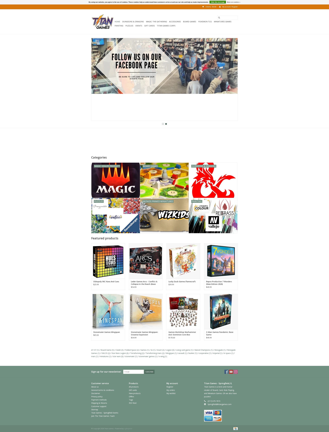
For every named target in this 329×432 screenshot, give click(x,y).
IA (153, 350)
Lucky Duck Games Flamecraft (182, 281)
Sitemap (94, 409)
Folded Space (132, 350)
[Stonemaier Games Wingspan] (108, 311)
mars (94, 356)
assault (182, 353)
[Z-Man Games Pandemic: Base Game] (221, 311)
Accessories (175, 21)
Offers (131, 396)
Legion (170, 350)
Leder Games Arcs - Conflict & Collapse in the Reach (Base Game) (144, 282)
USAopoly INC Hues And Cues (106, 281)
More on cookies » (233, 2)
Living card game (184, 350)
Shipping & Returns (99, 403)
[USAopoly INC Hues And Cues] (108, 261)
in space (228, 353)
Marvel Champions (204, 350)
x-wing (163, 356)
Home (117, 21)
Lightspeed (128, 428)
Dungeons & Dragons (133, 21)
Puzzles (129, 25)
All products (134, 387)
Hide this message (218, 2)
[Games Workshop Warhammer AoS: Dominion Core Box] (183, 311)
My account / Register (230, 7)
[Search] (219, 18)
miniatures (105, 356)
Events (138, 25)
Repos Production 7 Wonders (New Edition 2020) (219, 282)
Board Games (189, 21)
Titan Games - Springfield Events (104, 413)
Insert (160, 350)
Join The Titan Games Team (103, 416)
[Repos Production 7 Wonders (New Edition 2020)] (221, 261)
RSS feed (132, 403)
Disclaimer (95, 393)
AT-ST (95, 350)
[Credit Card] (235, 428)
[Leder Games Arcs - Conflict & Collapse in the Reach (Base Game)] (146, 261)
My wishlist (171, 393)
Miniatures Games (222, 21)
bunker (193, 353)
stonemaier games (148, 356)
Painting (119, 25)
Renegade (220, 350)
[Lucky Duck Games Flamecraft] (183, 261)
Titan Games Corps (166, 25)
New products (135, 393)
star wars (118, 356)
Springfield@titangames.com (219, 404)
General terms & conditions (102, 390)
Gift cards (149, 25)
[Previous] (96, 80)
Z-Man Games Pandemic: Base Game (219, 333)
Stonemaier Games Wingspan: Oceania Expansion (144, 333)
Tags (131, 400)
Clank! (119, 350)
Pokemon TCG (205, 21)
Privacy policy (96, 396)
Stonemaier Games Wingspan (106, 332)
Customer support (98, 406)
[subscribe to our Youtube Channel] (164, 79)
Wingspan (171, 353)
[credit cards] (221, 415)
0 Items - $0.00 (211, 7)
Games (145, 350)
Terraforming (137, 353)
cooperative (205, 353)
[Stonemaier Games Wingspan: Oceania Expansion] (146, 311)
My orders (170, 390)
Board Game (107, 350)
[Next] (232, 80)
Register (169, 387)
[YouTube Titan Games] (231, 372)
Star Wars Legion (120, 353)
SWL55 (106, 353)
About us (95, 387)
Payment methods (99, 400)
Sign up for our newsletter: (106, 371)
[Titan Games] (102, 21)
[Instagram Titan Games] (236, 372)
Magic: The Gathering (156, 21)
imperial (217, 353)
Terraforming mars (155, 353)
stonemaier (131, 356)
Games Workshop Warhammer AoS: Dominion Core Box (182, 333)
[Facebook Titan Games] (226, 372)
